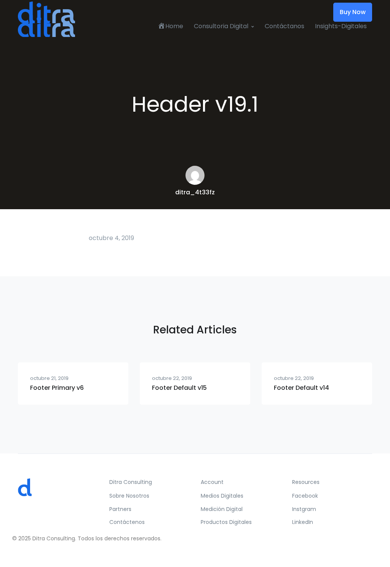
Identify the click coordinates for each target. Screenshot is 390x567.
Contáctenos (127, 522)
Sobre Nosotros (129, 496)
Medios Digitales (222, 496)
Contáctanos (284, 26)
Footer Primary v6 (57, 387)
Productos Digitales (226, 522)
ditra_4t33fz (195, 192)
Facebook (305, 496)
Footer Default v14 (301, 387)
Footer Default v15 (179, 387)
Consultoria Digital (221, 26)
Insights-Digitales (341, 26)
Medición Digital (222, 509)
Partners (120, 509)
